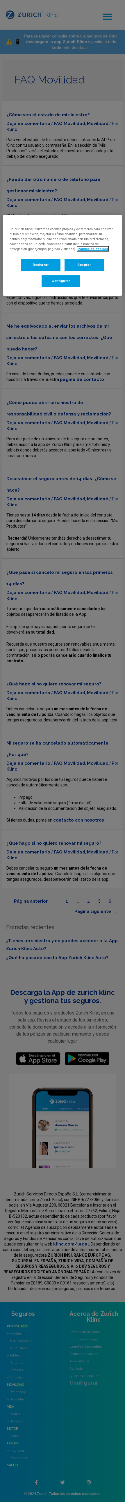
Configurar (61, 281)
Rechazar (41, 265)
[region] (62, 255)
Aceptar (84, 265)
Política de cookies (93, 249)
